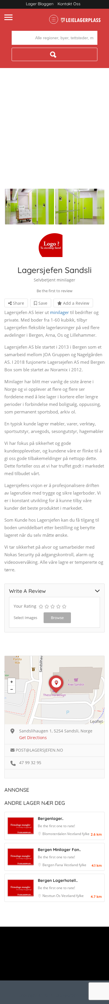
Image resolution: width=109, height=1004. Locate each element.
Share (18, 303)
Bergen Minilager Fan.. (59, 849)
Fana (59, 864)
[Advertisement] (54, 131)
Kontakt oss (69, 3)
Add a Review (75, 303)
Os (58, 895)
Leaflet (96, 721)
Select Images (25, 617)
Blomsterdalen (54, 833)
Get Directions (33, 737)
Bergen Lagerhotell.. (58, 880)
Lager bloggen (39, 3)
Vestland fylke (78, 833)
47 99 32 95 (30, 762)
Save (42, 303)
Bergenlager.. (50, 818)
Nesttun (49, 895)
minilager (59, 312)
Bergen (48, 864)
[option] (29, 206)
